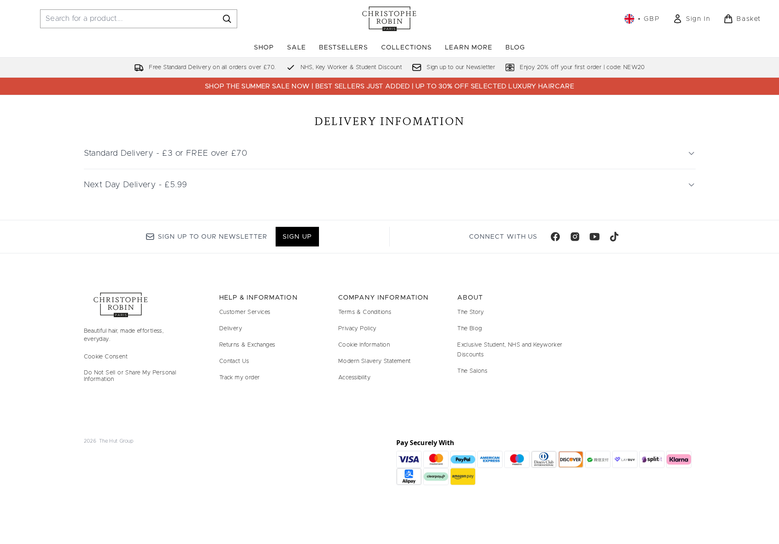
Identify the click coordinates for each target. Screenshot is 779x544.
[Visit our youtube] (594, 236)
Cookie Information (364, 345)
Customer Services (245, 312)
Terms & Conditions (364, 312)
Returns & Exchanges (247, 345)
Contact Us (234, 361)
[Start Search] (227, 19)
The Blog (469, 328)
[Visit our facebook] (555, 236)
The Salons (472, 371)
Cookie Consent (106, 357)
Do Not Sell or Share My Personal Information (130, 376)
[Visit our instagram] (575, 236)
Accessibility (354, 378)
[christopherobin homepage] (389, 19)
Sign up (297, 236)
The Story (470, 312)
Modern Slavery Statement (374, 361)
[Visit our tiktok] (614, 236)
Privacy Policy (357, 328)
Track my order (239, 378)
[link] (691, 19)
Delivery (230, 328)
